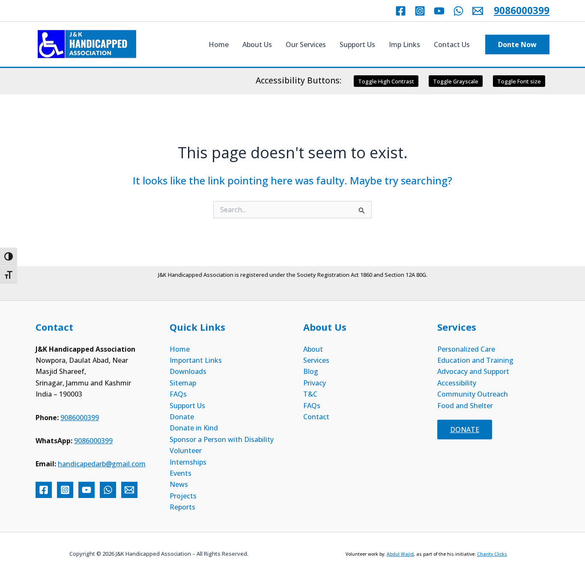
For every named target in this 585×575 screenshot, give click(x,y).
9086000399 (521, 10)
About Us (257, 44)
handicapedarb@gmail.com (102, 463)
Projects (183, 496)
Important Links (196, 360)
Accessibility (456, 383)
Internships (188, 462)
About (313, 349)
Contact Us (452, 44)
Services (316, 360)
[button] (517, 44)
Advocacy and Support (473, 371)
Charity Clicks (492, 554)
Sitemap (183, 383)
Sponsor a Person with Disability (222, 439)
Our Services (306, 44)
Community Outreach (472, 394)
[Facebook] (400, 10)
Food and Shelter (465, 405)
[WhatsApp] (458, 10)
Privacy (314, 383)
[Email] (477, 10)
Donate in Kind (194, 428)
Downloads (188, 371)
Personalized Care (466, 349)
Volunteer (186, 450)
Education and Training (475, 360)
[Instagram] (419, 10)
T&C (310, 394)
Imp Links (404, 44)
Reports (182, 507)
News (179, 484)
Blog (310, 371)
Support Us (357, 44)
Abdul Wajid (400, 554)
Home (219, 44)
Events (180, 473)
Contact (316, 416)
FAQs (178, 394)
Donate (182, 416)
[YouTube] (439, 10)
